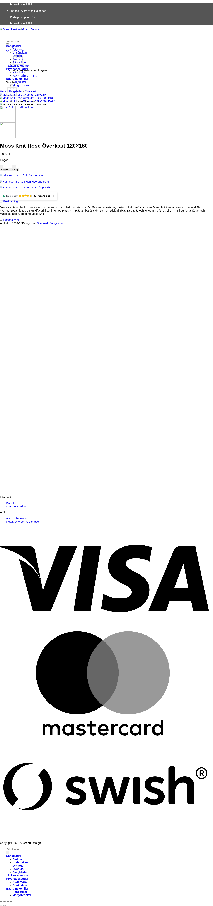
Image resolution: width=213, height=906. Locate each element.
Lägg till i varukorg (9, 169)
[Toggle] (1, 202)
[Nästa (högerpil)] (4, 905)
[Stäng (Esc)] (11, 901)
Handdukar (19, 82)
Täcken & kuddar (17, 65)
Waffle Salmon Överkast (27, 396)
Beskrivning (10, 201)
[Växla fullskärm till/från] (4, 901)
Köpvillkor (12, 503)
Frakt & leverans (16, 518)
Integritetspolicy (16, 506)
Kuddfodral (19, 72)
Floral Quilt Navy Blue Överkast (32, 352)
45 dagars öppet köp (38, 187)
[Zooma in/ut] (1, 901)
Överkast (30, 91)
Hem (3, 91)
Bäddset (17, 49)
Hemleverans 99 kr (37, 181)
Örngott (17, 865)
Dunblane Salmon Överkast (29, 440)
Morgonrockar (21, 85)
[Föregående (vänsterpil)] (1, 905)
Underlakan (20, 862)
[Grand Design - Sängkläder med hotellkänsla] (20, 29)
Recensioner (10, 219)
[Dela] (8, 901)
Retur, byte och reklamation (23, 521)
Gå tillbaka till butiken (19, 107)
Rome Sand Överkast (25, 487)
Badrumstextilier (17, 78)
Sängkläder (13, 46)
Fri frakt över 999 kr (30, 175)
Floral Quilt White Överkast (29, 289)
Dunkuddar (19, 75)
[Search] (7, 852)
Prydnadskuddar (17, 69)
